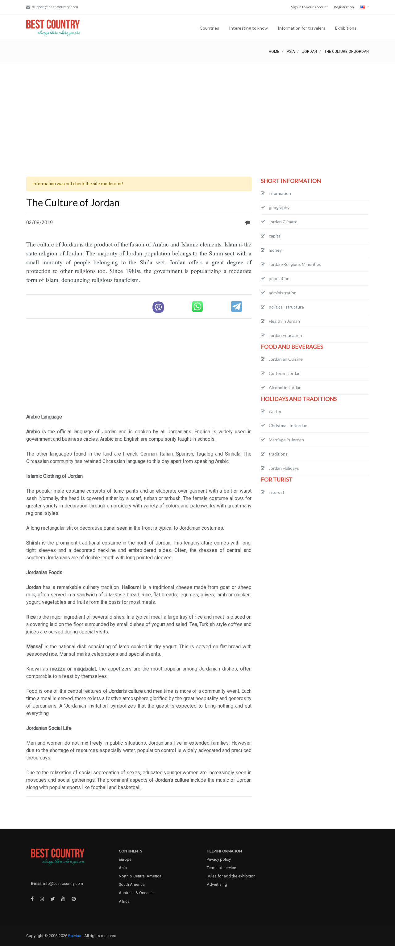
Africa (124, 901)
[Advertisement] (197, 110)
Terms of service (221, 867)
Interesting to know (248, 28)
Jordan (309, 51)
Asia (291, 51)
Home (274, 51)
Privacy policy (219, 859)
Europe (125, 859)
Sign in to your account (309, 7)
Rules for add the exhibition (231, 876)
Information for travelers (301, 28)
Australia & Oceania (136, 892)
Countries (209, 28)
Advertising (217, 884)
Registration (344, 7)
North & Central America (140, 876)
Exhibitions (345, 28)
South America (132, 884)
